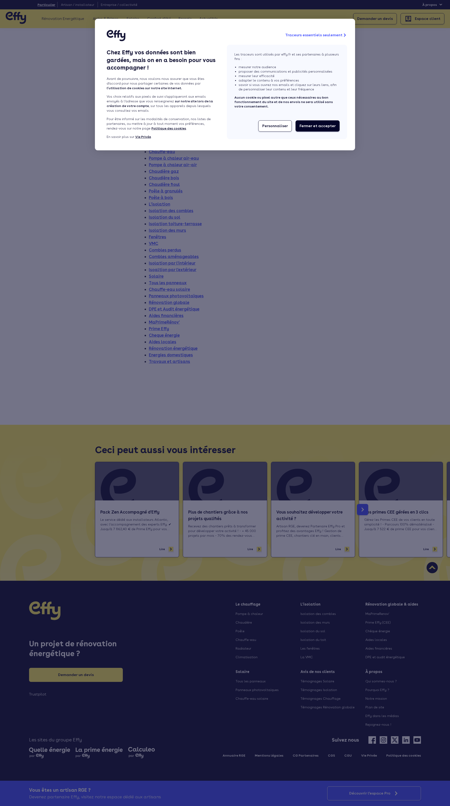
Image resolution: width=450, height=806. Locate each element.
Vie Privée (143, 137)
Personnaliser (275, 126)
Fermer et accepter (318, 126)
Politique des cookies (168, 128)
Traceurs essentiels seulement (313, 35)
